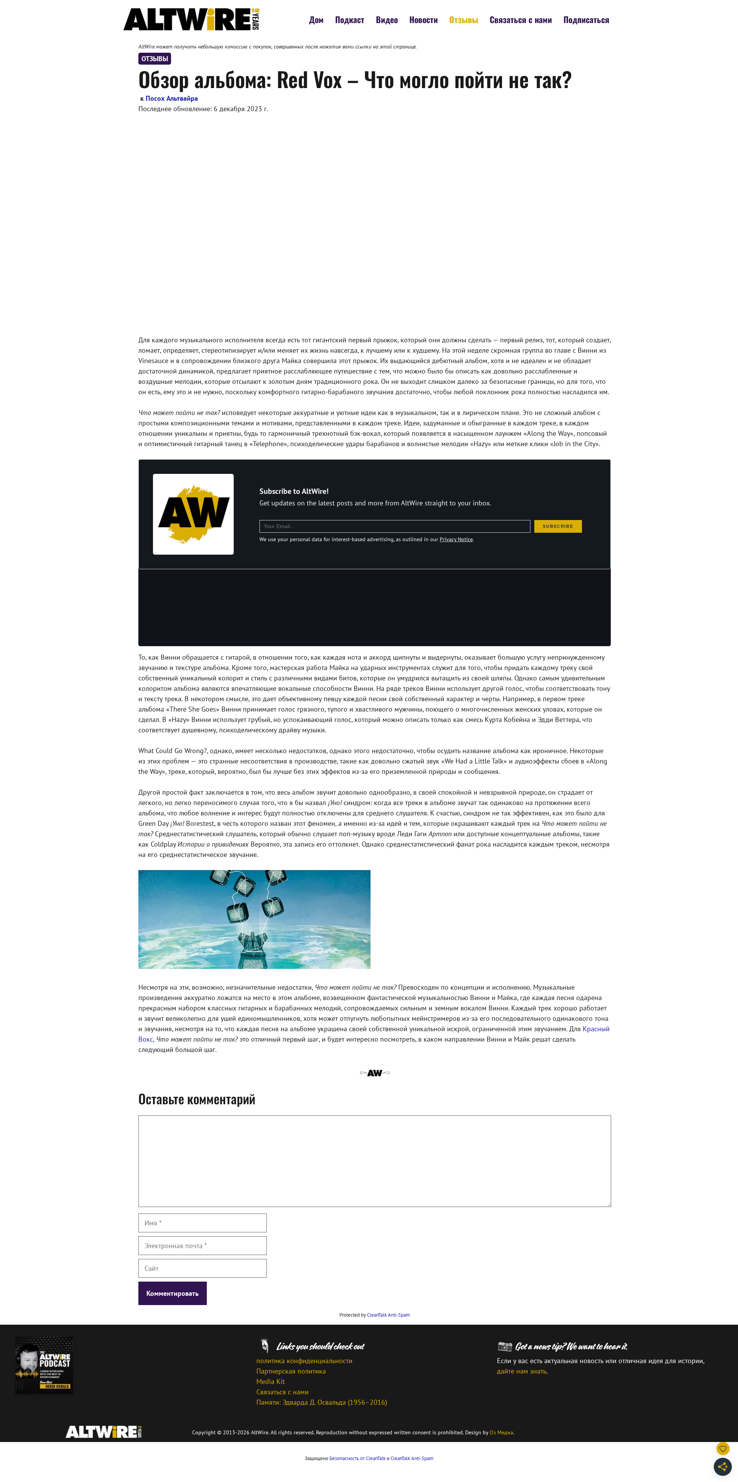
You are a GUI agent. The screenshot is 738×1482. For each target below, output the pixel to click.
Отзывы (463, 19)
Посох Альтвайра (172, 98)
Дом (316, 19)
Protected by (374, 1315)
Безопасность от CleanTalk (357, 1458)
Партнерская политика (291, 1371)
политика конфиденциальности (304, 1360)
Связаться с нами (521, 19)
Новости (423, 19)
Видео (387, 19)
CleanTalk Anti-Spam (388, 1315)
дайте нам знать (521, 1371)
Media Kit (270, 1381)
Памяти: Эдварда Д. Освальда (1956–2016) (321, 1402)
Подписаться (586, 19)
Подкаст (349, 19)
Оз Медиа (501, 1432)
